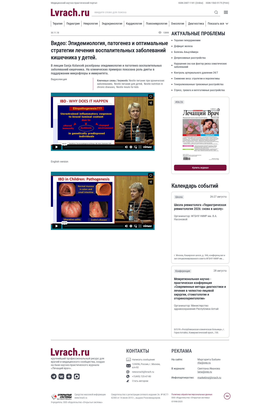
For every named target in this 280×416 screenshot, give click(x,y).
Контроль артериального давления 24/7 (196, 72)
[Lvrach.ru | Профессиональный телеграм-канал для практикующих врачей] (54, 376)
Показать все (216, 23)
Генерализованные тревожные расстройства (198, 84)
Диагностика (196, 23)
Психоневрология (156, 23)
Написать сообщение (143, 359)
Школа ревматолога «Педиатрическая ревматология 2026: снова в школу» (200, 207)
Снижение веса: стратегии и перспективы (197, 78)
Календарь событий (194, 185)
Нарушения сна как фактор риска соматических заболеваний (200, 65)
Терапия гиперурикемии (187, 40)
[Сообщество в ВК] (61, 376)
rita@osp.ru (204, 362)
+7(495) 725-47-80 (141, 376)
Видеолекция (59, 79)
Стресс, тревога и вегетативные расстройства (199, 90)
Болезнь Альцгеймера (186, 52)
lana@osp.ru (205, 371)
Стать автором (140, 381)
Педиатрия (73, 23)
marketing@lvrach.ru (209, 377)
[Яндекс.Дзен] (69, 376)
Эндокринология (112, 23)
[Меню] (226, 12)
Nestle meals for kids (127, 87)
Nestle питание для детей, (128, 83)
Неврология (90, 23)
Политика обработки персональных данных (191, 394)
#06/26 (179, 102)
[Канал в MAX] (77, 376)
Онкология (177, 23)
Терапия (58, 23)
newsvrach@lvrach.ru (143, 372)
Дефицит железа (183, 46)
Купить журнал (200, 167)
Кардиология (134, 23)
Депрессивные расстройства (190, 57)
